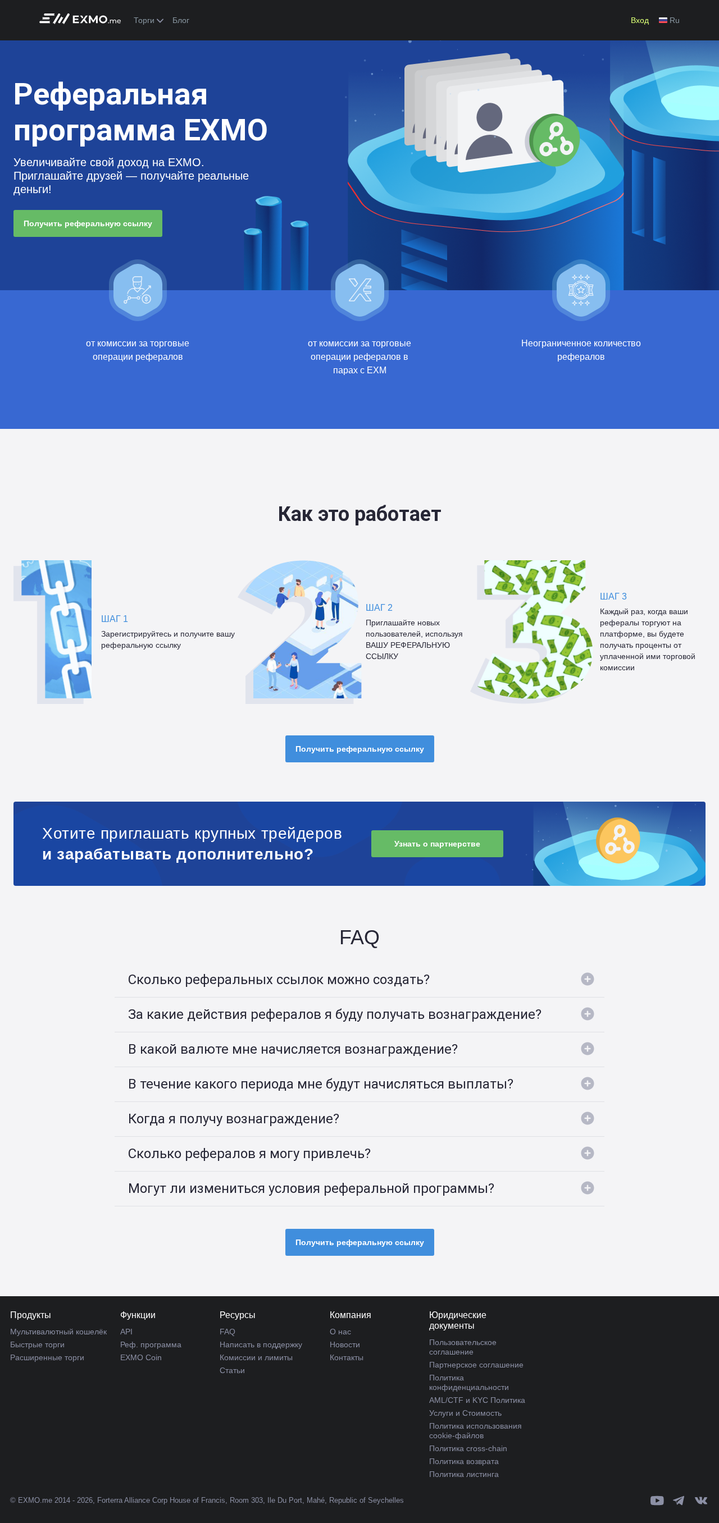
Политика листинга (464, 1474)
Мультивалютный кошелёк (58, 1331)
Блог (180, 20)
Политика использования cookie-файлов (475, 1430)
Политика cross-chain (468, 1448)
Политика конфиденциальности (469, 1382)
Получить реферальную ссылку (88, 223)
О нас (340, 1331)
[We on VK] (701, 1500)
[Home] (83, 20)
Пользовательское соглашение (463, 1347)
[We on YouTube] (657, 1500)
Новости (345, 1344)
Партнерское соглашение (476, 1364)
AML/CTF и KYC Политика (477, 1400)
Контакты (346, 1357)
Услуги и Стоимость (465, 1412)
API (126, 1331)
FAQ (227, 1331)
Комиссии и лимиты (256, 1357)
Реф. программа (150, 1344)
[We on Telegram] (679, 1500)
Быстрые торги (37, 1344)
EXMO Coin (141, 1357)
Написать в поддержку (261, 1344)
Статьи (232, 1370)
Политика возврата (464, 1461)
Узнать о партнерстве (437, 843)
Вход (640, 20)
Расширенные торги (47, 1357)
